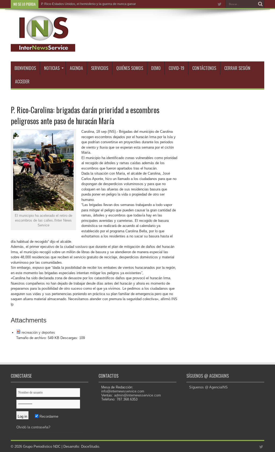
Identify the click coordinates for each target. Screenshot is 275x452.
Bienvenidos (25, 68)
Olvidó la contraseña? (33, 427)
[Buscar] (260, 4)
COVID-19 (176, 68)
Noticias (52, 68)
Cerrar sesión (237, 68)
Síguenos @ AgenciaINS (207, 376)
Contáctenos (204, 68)
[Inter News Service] (43, 48)
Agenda (76, 68)
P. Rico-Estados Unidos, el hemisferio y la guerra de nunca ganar (88, 4)
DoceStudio (90, 446)
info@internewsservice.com (122, 391)
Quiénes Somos (129, 68)
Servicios (99, 68)
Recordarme (48, 416)
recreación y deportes (38, 332)
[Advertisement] (224, 132)
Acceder (22, 81)
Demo (156, 68)
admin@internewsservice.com (137, 395)
